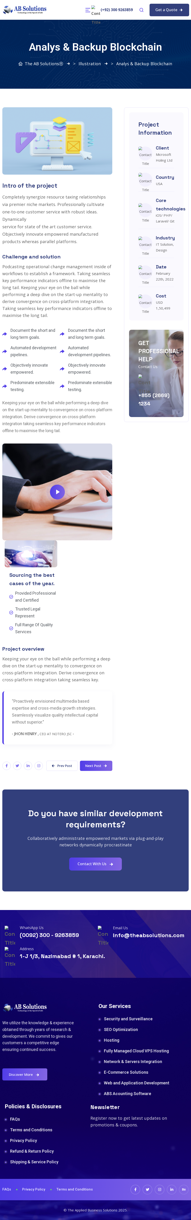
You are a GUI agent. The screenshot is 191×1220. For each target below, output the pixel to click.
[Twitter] (17, 766)
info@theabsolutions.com (148, 935)
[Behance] (184, 1189)
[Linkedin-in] (28, 766)
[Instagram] (38, 766)
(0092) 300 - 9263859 (49, 935)
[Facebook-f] (6, 766)
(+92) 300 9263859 (117, 9)
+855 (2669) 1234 (154, 399)
